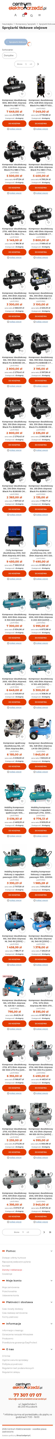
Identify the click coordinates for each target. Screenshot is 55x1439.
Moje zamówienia (10, 1287)
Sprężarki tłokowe (47, 24)
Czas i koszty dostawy (12, 1309)
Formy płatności (10, 1317)
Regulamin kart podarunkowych (18, 1368)
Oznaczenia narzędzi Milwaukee (17, 1334)
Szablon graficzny (16, 1435)
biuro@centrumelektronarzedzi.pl (27, 1399)
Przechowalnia (9, 1291)
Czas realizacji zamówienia (14, 1313)
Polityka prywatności (12, 1364)
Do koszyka (14, 124)
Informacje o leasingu (12, 1330)
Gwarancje (7, 1274)
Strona (19, 64)
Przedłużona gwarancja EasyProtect (19, 1342)
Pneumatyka (7, 24)
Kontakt (6, 1266)
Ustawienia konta (10, 1295)
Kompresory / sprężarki (26, 24)
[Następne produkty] (44, 1232)
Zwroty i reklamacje (12, 1270)
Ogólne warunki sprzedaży (15, 1360)
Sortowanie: (7, 50)
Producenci (7, 1338)
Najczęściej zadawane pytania (16, 1262)
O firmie (6, 1356)
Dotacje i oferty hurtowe (14, 1258)
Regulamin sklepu (11, 1372)
